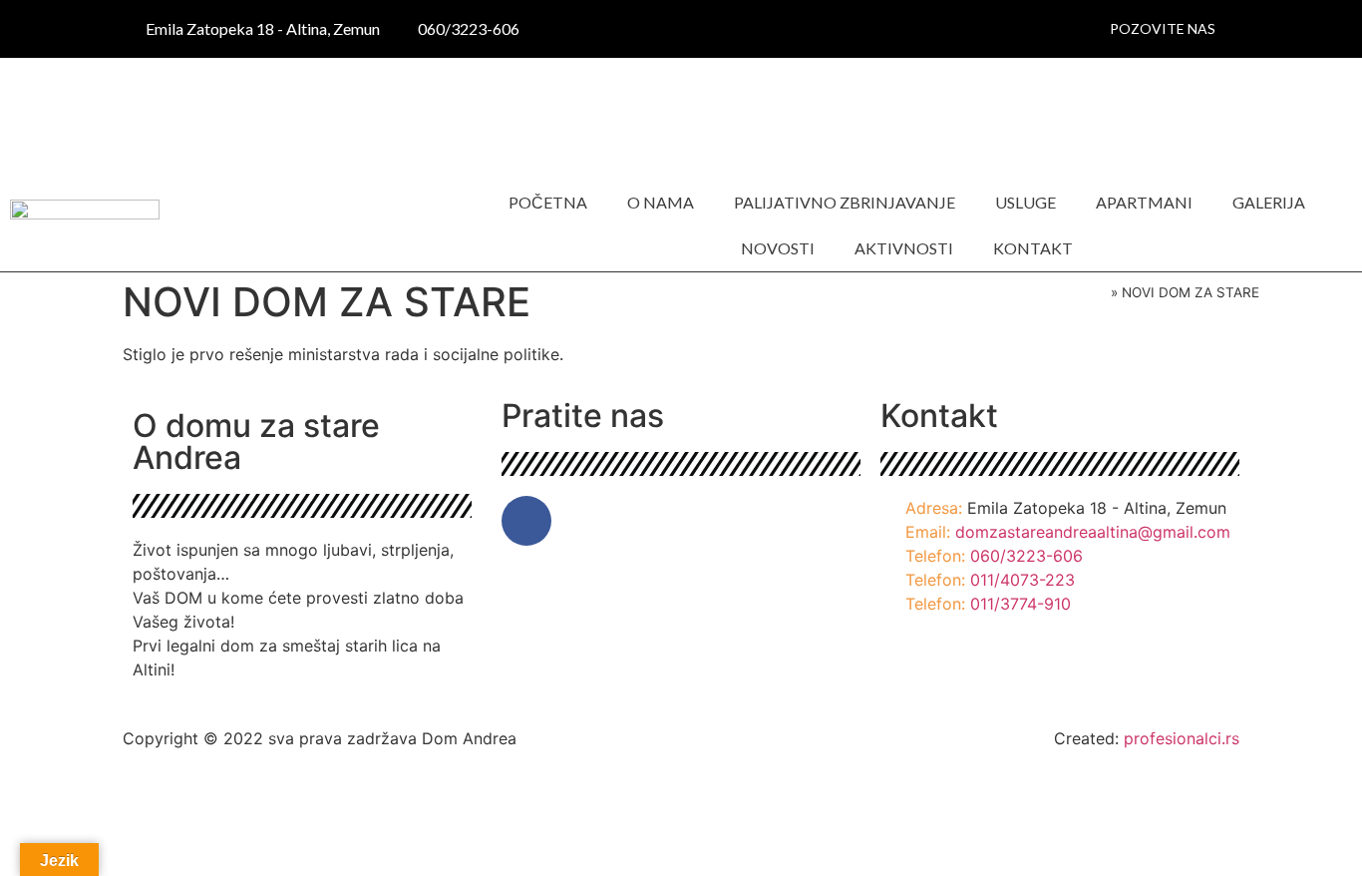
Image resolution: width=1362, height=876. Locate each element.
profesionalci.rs (1181, 738)
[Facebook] (526, 521)
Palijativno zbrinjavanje (844, 202)
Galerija (1268, 202)
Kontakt (1033, 247)
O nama (660, 202)
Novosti (778, 247)
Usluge (1025, 202)
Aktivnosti (903, 247)
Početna (548, 202)
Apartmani (1144, 202)
